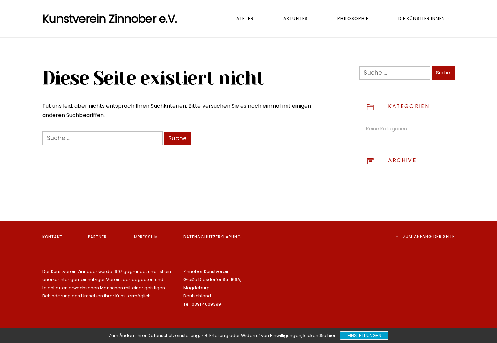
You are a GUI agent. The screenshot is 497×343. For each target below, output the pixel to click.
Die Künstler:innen (421, 18)
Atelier (245, 18)
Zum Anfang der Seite (428, 236)
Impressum (145, 237)
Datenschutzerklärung (212, 237)
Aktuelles (295, 18)
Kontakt (52, 237)
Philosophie (353, 18)
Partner (97, 237)
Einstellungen (364, 335)
